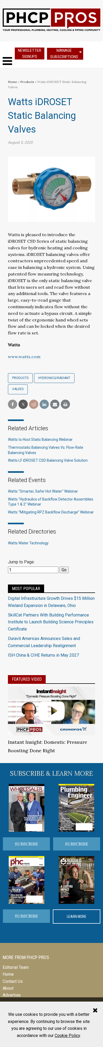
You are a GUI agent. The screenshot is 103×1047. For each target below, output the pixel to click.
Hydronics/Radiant (54, 378)
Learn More (76, 916)
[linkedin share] (44, 404)
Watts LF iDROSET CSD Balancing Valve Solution (48, 460)
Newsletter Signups (29, 53)
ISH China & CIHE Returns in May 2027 (43, 655)
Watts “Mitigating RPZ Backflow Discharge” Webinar (51, 512)
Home (12, 82)
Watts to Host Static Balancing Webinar (40, 439)
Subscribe (26, 844)
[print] (65, 404)
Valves (18, 389)
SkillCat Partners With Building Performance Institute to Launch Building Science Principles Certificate (50, 622)
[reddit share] (33, 404)
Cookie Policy (67, 1035)
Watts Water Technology (28, 543)
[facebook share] (12, 404)
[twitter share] (23, 404)
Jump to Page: (21, 561)
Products (27, 82)
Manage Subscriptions (64, 53)
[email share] (54, 404)
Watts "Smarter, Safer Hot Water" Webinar (43, 491)
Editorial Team (16, 967)
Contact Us (13, 981)
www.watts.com (24, 356)
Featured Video (27, 679)
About (8, 988)
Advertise (12, 995)
